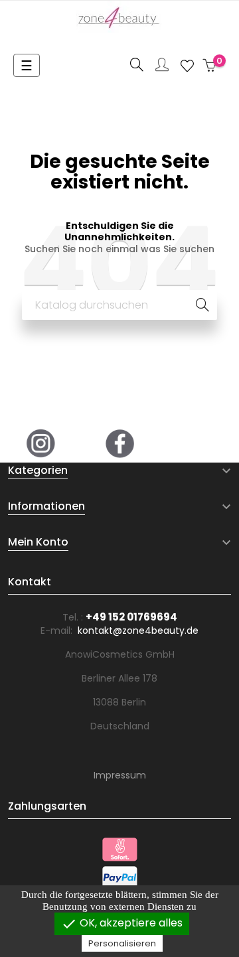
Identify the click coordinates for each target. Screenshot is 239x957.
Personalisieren (122, 943)
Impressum (120, 775)
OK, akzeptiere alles (122, 923)
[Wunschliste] (187, 66)
